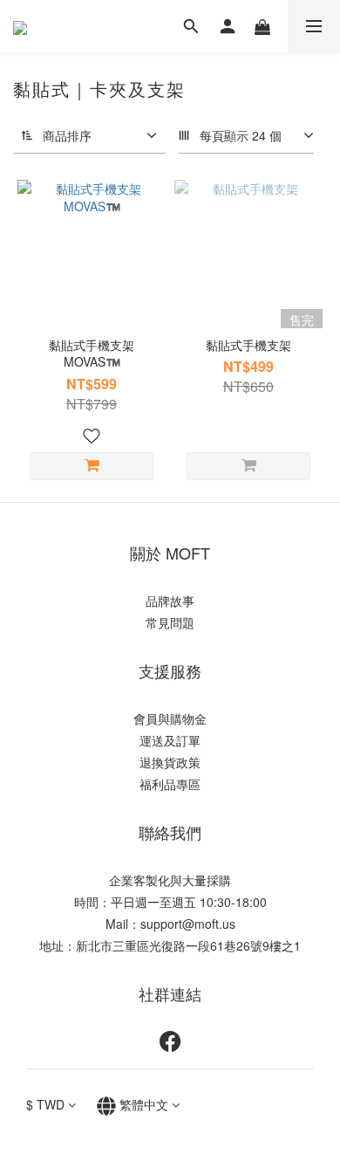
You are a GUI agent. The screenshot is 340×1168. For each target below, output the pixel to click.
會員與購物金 (170, 718)
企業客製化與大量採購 (170, 880)
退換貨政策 (170, 762)
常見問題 (170, 622)
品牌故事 (170, 600)
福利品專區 (170, 784)
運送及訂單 (170, 740)
